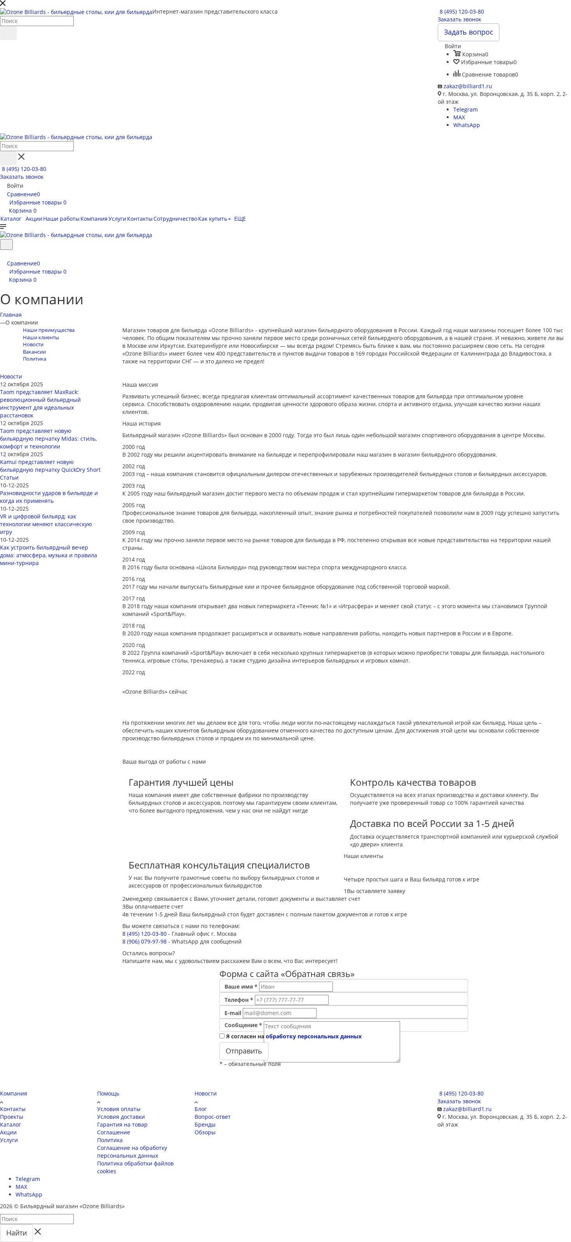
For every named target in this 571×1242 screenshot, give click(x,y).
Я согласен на (294, 1036)
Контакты (13, 1109)
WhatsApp (466, 125)
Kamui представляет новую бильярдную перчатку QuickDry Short (50, 465)
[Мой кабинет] (3, 254)
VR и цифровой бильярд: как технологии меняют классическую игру (46, 524)
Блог (201, 1109)
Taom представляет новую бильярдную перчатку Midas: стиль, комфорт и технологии (48, 438)
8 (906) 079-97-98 (144, 941)
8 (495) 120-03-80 (462, 11)
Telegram (465, 109)
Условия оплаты (119, 1109)
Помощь (108, 1093)
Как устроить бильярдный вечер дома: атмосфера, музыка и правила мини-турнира (48, 555)
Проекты (11, 1116)
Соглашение (113, 1132)
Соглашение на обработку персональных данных (132, 1151)
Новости (11, 376)
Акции (8, 1132)
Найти (16, 1232)
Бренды (205, 1124)
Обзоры (205, 1132)
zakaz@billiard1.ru (468, 86)
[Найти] (8, 33)
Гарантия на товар (122, 1124)
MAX (459, 117)
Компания (13, 1093)
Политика (110, 1140)
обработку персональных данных (314, 1036)
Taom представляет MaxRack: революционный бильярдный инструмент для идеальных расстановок (40, 403)
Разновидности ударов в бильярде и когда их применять (49, 496)
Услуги (9, 1140)
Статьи (9, 477)
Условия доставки (121, 1116)
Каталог (10, 1124)
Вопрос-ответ (213, 1116)
